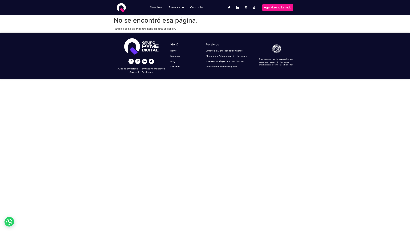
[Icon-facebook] (229, 7)
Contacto (196, 7)
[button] (9, 222)
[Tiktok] (254, 7)
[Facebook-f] (131, 61)
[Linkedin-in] (144, 61)
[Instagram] (246, 7)
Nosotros (156, 7)
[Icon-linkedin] (237, 7)
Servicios (174, 7)
